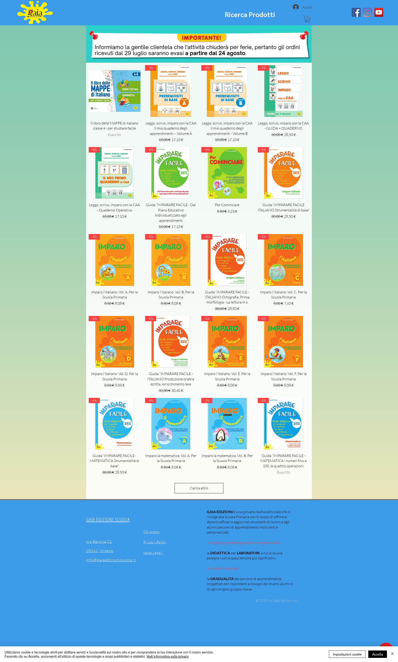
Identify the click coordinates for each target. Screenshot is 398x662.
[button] (307, 19)
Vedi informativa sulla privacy (167, 656)
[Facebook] (356, 12)
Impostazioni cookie (347, 654)
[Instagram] (367, 12)
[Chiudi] (392, 654)
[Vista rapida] (114, 91)
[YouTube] (378, 12)
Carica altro (199, 488)
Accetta (377, 654)
